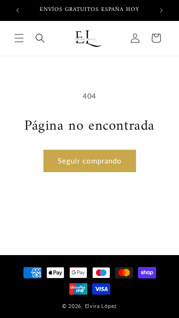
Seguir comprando (90, 160)
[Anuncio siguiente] (161, 10)
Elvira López (101, 306)
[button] (19, 38)
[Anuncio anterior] (17, 10)
